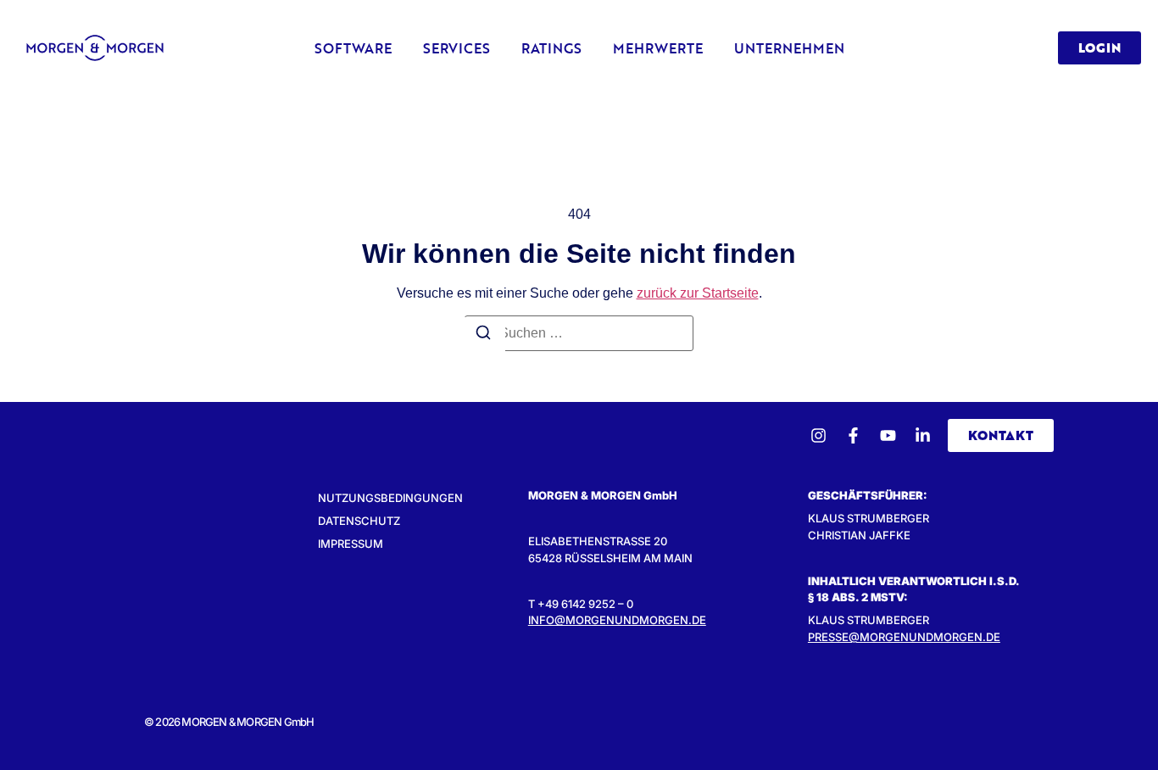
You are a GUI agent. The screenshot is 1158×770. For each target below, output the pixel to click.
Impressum (350, 543)
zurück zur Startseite (698, 293)
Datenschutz (359, 520)
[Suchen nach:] (579, 333)
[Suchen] (483, 335)
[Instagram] (818, 435)
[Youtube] (888, 435)
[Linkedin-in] (923, 435)
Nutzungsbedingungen (390, 498)
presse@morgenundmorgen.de (904, 637)
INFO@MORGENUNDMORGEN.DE (617, 620)
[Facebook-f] (853, 435)
